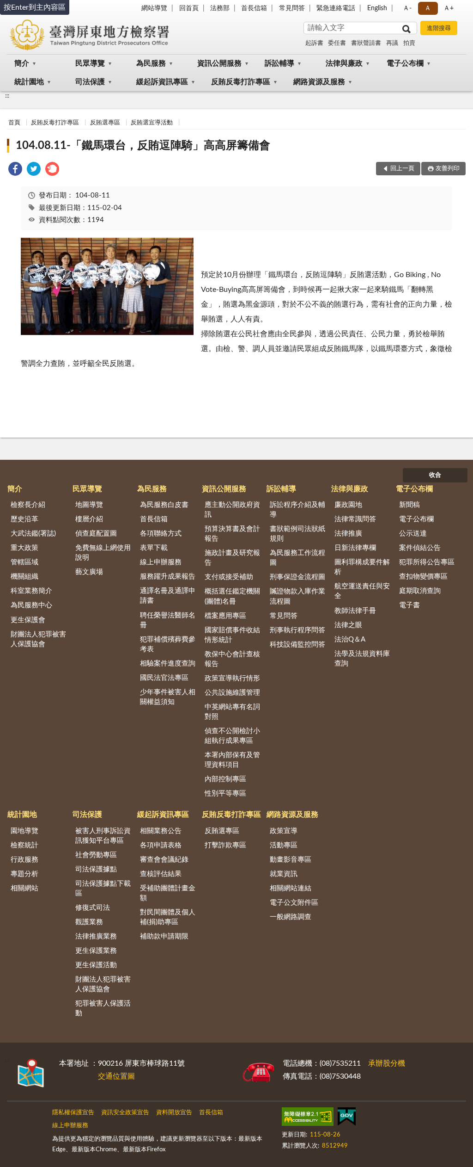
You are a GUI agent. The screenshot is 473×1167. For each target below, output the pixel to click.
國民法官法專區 (164, 677)
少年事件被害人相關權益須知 (167, 697)
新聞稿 (409, 504)
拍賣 (409, 43)
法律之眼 (348, 625)
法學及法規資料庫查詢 (362, 658)
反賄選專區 (105, 123)
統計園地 (29, 82)
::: (7, 96)
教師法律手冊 (355, 610)
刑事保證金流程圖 (297, 577)
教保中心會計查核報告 (232, 659)
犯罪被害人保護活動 (103, 1008)
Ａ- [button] (407, 8)
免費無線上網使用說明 (103, 552)
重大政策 (24, 547)
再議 (392, 43)
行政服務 (24, 859)
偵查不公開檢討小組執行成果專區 (232, 736)
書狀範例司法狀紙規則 (297, 533)
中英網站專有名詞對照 (232, 712)
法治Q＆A (349, 639)
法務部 (220, 8)
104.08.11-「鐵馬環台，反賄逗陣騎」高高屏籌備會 (143, 145)
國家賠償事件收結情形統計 (232, 635)
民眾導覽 (90, 63)
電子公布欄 (405, 63)
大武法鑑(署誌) (33, 533)
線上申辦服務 (161, 562)
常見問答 (292, 8)
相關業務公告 (161, 830)
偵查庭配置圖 (96, 533)
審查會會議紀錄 (164, 859)
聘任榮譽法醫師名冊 (167, 620)
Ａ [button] (427, 8)
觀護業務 (89, 922)
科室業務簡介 (31, 590)
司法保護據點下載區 (103, 888)
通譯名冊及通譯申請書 (167, 595)
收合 (435, 475)
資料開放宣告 (174, 1113)
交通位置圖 (116, 1076)
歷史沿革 (24, 519)
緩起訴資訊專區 (162, 82)
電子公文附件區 (294, 902)
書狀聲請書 (366, 43)
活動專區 (283, 845)
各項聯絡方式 (161, 533)
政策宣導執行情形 (232, 678)
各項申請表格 (161, 845)
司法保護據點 (96, 869)
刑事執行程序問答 (297, 630)
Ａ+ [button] (448, 8)
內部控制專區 (225, 779)
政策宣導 (283, 830)
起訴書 (314, 43)
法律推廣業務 (96, 936)
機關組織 (24, 576)
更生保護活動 (96, 965)
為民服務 (151, 63)
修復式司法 (92, 907)
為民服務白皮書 (164, 504)
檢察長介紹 (28, 504)
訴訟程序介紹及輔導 (297, 509)
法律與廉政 (344, 63)
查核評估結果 (161, 874)
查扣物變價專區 (423, 576)
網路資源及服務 (319, 82)
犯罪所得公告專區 (427, 562)
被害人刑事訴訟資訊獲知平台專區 (103, 835)
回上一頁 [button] (402, 169)
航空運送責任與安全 (362, 591)
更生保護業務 (96, 950)
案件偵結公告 (420, 547)
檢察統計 (24, 845)
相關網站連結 (290, 888)
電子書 (409, 605)
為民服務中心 (31, 605)
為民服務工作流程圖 (297, 558)
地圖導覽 (89, 504)
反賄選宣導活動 (152, 123)
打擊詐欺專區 (225, 845)
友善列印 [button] (448, 169)
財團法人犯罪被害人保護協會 (38, 639)
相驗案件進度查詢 (167, 663)
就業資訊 (283, 874)
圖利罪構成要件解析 (362, 567)
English (377, 8)
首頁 (14, 123)
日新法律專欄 (355, 547)
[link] (15, 170)
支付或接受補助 (229, 577)
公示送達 (413, 533)
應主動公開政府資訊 (232, 509)
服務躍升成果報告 (167, 576)
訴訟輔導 (279, 63)
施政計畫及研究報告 (232, 558)
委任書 (337, 43)
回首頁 (189, 8)
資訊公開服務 (219, 63)
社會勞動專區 (96, 855)
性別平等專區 (225, 793)
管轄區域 (24, 562)
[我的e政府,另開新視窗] (346, 1118)
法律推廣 (348, 533)
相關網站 (24, 888)
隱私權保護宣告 (73, 1113)
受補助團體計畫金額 (167, 893)
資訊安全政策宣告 (125, 1113)
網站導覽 (154, 8)
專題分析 (24, 874)
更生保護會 (28, 620)
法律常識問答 (355, 519)
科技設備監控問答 (297, 644)
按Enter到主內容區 (35, 7)
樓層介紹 (89, 519)
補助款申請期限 (164, 936)
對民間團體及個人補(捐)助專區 (167, 917)
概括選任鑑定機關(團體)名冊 (232, 596)
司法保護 (90, 82)
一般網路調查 (290, 917)
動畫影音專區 (290, 859)
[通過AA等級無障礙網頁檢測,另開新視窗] (308, 1118)
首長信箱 (254, 8)
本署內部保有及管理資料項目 (232, 760)
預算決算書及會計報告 (232, 533)
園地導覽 (24, 830)
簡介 (21, 63)
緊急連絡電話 (335, 8)
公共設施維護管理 (232, 692)
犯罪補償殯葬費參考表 (167, 644)
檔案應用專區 (225, 615)
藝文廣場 (89, 571)
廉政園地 (348, 504)
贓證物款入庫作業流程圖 (297, 596)
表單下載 (154, 547)
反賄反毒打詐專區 (240, 82)
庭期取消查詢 (420, 590)
